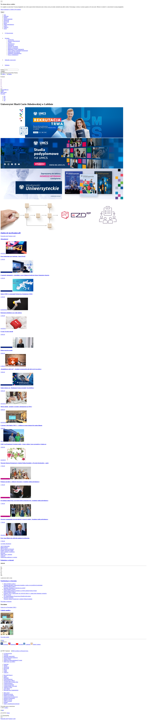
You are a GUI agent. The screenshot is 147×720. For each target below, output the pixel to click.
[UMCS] (3, 74)
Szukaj (2, 69)
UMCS (6, 707)
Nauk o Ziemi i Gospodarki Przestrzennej (18, 50)
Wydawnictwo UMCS (9, 680)
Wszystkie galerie (5, 637)
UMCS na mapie (8, 701)
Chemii (9, 42)
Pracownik (6, 21)
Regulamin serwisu (8, 694)
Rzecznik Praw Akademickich (11, 690)
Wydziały (7, 38)
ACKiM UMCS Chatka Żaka (11, 682)
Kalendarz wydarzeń (7, 560)
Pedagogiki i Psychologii (14, 52)
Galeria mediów (6, 610)
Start (5, 15)
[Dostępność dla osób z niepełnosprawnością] (4, 89)
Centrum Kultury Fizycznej (10, 686)
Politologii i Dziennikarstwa (14, 53)
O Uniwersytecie (9, 33)
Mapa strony (4, 92)
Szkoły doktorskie (8, 19)
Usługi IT (6, 27)
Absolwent (6, 20)
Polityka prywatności (9, 695)
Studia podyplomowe (9, 24)
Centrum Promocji (8, 683)
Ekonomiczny (11, 43)
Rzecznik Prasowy (8, 675)
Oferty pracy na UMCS (9, 661)
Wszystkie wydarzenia (6, 601)
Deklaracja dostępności (9, 698)
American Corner (8, 687)
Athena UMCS (7, 659)
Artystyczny (11, 39)
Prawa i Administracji (13, 54)
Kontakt (6, 702)
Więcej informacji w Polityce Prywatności (11, 9)
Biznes (5, 23)
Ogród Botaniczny (8, 679)
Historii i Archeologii (13, 48)
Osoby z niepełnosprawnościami (11, 703)
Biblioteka (6, 677)
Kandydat (6, 16)
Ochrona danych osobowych (11, 697)
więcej (5, 28)
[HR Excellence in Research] (19, 651)
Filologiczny (11, 45)
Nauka (5, 676)
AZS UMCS (7, 688)
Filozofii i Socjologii (13, 46)
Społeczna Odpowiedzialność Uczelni (13, 660)
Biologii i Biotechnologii (14, 41)
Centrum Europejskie (9, 684)
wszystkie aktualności (6, 543)
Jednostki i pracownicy (10, 60)
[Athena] (9, 74)
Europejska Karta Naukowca (11, 657)
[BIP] (2, 91)
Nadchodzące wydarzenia (9, 581)
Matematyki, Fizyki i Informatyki (16, 49)
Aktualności (4, 239)
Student (5, 17)
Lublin (5, 26)
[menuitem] (40, 33)
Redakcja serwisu (8, 699)
